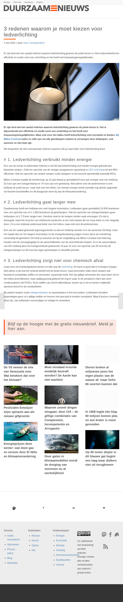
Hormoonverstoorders (67, 555)
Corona (60, 564)
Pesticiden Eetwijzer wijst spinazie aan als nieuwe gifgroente (19, 412)
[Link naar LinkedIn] (73, 508)
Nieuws (36, 535)
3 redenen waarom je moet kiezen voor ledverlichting (53, 32)
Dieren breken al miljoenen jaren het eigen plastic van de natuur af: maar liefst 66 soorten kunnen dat (101, 376)
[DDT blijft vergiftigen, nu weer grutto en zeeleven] (2, 301)
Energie (60, 535)
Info (34, 550)
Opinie (35, 545)
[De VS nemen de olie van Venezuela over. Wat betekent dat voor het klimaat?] (21, 354)
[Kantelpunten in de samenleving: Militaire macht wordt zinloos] (120, 301)
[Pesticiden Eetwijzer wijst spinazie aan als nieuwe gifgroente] (21, 395)
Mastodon (12, 563)
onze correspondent (33, 43)
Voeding (60, 550)
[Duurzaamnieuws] (46, 11)
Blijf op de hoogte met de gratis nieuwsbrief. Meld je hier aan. (60, 326)
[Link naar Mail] (104, 508)
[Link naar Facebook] (43, 508)
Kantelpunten (63, 560)
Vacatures (28, 2)
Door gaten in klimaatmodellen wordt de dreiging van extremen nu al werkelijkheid (61, 465)
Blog (9, 558)
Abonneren (13, 544)
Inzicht (35, 540)
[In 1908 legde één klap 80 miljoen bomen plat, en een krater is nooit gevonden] (102, 399)
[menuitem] (8, 2)
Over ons (17, 2)
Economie (61, 540)
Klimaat (60, 545)
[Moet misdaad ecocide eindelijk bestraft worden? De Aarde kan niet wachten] (61, 354)
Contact (39, 2)
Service (7, 2)
